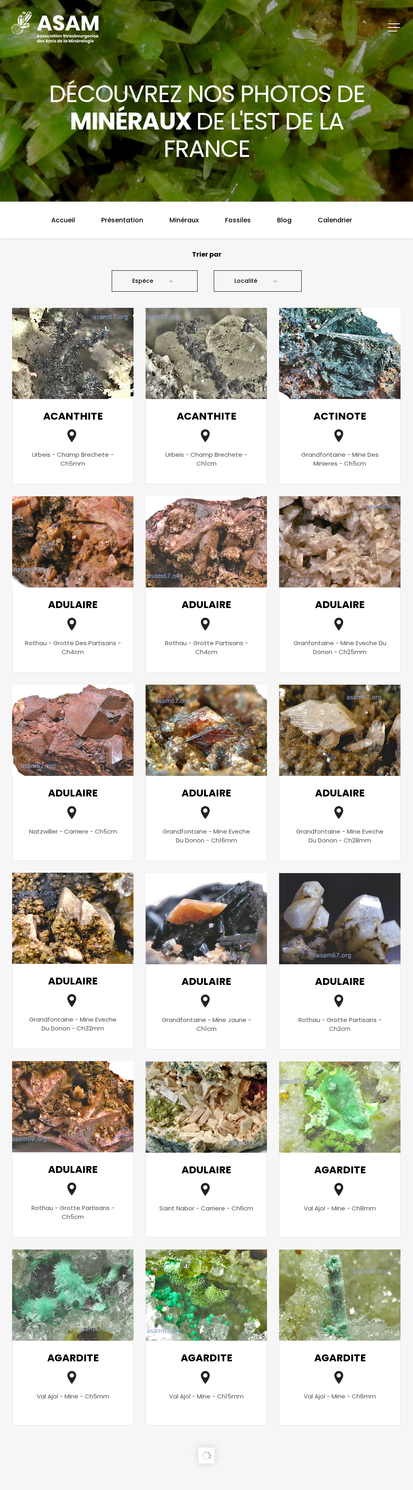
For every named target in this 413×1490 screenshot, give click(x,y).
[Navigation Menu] (395, 27)
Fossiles (238, 220)
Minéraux (184, 220)
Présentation (122, 220)
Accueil (63, 220)
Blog (284, 220)
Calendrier (335, 220)
